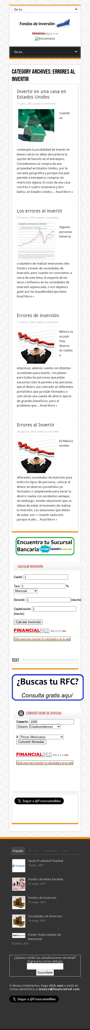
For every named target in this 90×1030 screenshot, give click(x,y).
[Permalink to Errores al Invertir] (36, 473)
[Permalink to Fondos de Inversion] (18, 908)
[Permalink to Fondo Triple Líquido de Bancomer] (18, 937)
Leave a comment (45, 103)
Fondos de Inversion (42, 898)
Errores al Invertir (35, 425)
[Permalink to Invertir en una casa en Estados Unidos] (36, 145)
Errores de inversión (38, 315)
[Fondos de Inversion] (45, 25)
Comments (50, 851)
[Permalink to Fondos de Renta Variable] (18, 889)
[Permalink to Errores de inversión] (36, 363)
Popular (18, 851)
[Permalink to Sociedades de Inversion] (18, 926)
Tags (65, 851)
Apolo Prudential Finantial (45, 861)
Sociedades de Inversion (45, 916)
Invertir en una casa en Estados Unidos (41, 94)
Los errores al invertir (39, 211)
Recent (33, 851)
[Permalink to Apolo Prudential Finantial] (18, 871)
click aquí (56, 985)
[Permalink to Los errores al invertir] (36, 259)
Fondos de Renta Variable (45, 879)
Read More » (64, 192)
